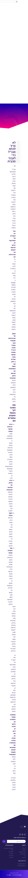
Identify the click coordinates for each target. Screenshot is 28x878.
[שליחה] (4, 841)
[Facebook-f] (25, 834)
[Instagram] (20, 834)
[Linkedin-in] (22, 834)
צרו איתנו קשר (14, 770)
